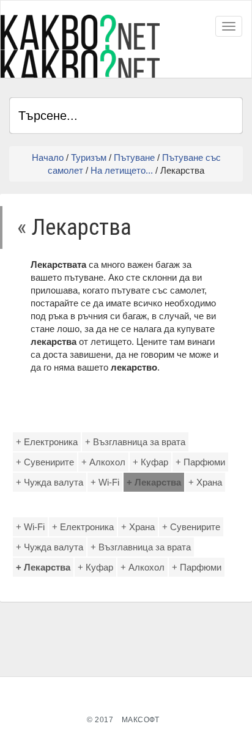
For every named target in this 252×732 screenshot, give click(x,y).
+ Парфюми (200, 462)
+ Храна (205, 482)
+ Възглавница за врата (135, 442)
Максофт (141, 719)
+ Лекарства (154, 482)
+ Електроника (47, 442)
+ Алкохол (103, 462)
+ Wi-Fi (105, 482)
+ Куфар (150, 462)
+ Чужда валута (49, 482)
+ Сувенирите (45, 462)
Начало (48, 157)
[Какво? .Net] (80, 46)
